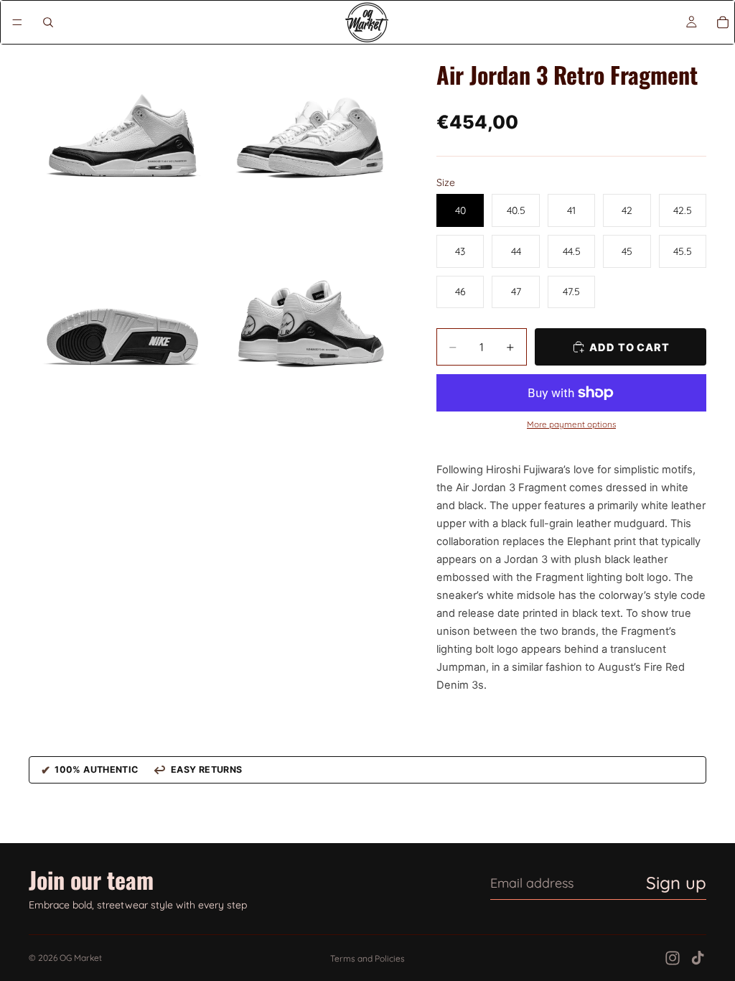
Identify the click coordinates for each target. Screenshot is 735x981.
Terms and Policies (367, 958)
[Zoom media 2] (309, 137)
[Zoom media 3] (121, 325)
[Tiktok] (697, 958)
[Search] (48, 22)
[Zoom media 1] (121, 137)
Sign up (676, 882)
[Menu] (17, 22)
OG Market (81, 957)
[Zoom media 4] (309, 325)
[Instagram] (672, 958)
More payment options (571, 424)
